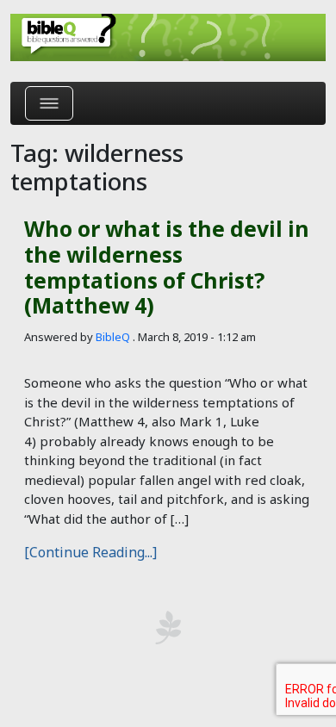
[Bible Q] (168, 37)
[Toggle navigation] (49, 103)
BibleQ (113, 337)
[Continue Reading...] (90, 552)
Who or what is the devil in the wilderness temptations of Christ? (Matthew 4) (166, 267)
